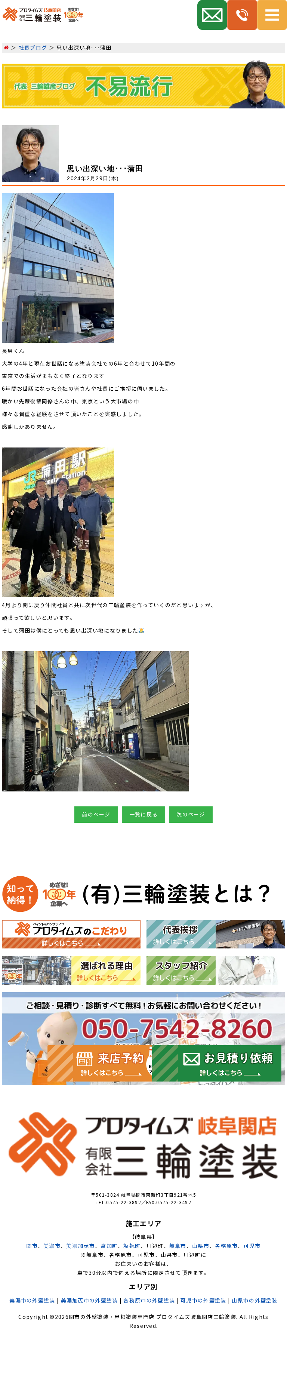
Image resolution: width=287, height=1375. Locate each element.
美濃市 (52, 1245)
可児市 (252, 1245)
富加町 (109, 1245)
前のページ (96, 814)
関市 (32, 1245)
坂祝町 (132, 1245)
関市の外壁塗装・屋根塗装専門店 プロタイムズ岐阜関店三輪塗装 (152, 1316)
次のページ (190, 814)
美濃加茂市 (80, 1245)
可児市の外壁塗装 (203, 1300)
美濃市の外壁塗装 (32, 1300)
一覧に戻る (143, 814)
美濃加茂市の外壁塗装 (89, 1300)
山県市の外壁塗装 (254, 1300)
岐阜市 (177, 1245)
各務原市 (226, 1245)
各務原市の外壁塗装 (149, 1300)
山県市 (200, 1245)
